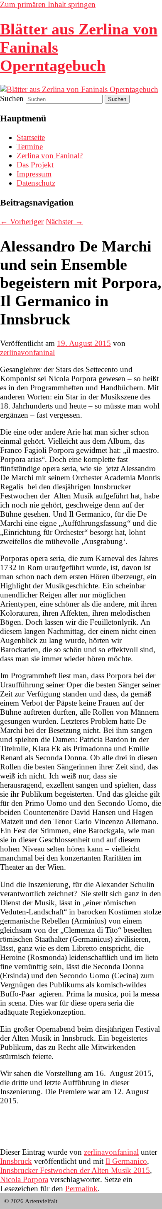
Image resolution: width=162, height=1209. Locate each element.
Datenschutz (36, 183)
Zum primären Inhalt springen (48, 4)
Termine (30, 146)
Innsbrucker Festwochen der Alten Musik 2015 (75, 1170)
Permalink (81, 1188)
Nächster (64, 221)
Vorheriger (22, 221)
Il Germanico (126, 1161)
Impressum (34, 173)
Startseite (31, 137)
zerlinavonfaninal (27, 352)
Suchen (12, 98)
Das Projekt (35, 164)
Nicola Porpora (24, 1179)
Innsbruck (16, 1161)
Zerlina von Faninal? (50, 155)
